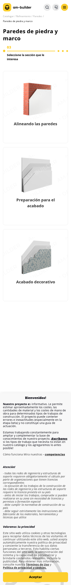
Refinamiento (23, 16)
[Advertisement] (35, 352)
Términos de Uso (37, 564)
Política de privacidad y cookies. (25, 567)
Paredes (37, 16)
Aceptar (35, 577)
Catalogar (8, 16)
